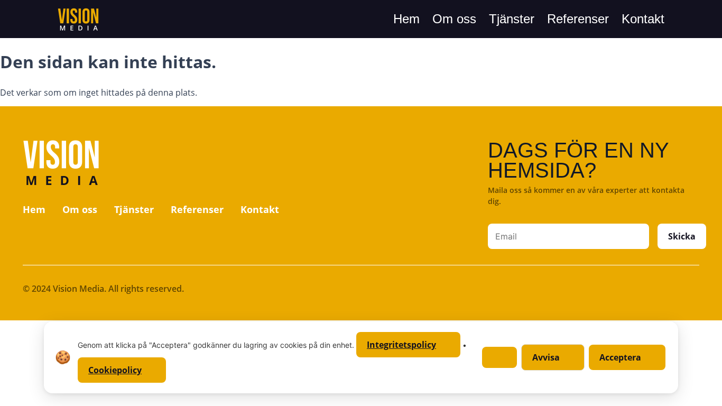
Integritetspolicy (401, 344)
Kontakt (643, 19)
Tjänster (511, 19)
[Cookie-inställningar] (499, 357)
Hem (406, 19)
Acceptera (620, 357)
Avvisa (546, 357)
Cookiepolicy (115, 370)
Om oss (454, 19)
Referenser (578, 19)
